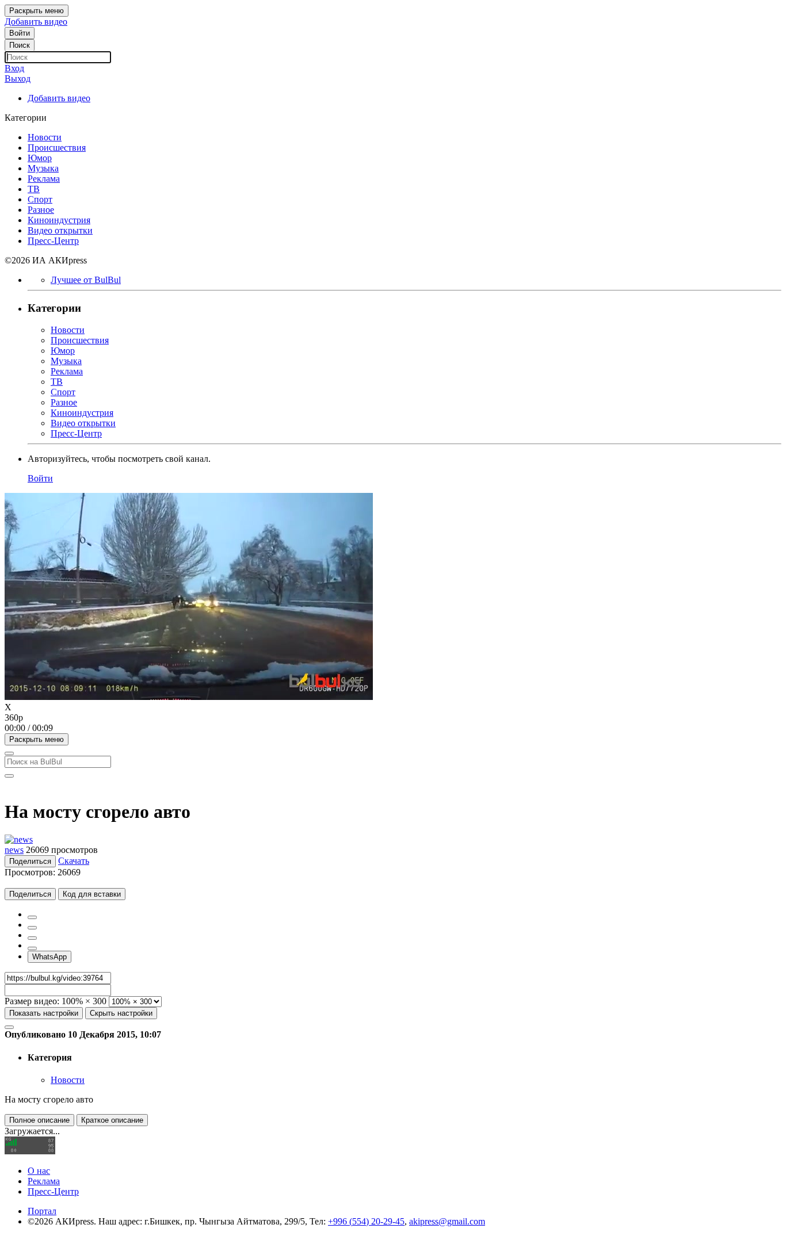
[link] (20, 33)
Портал (42, 1211)
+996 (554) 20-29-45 (366, 1221)
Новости (68, 1080)
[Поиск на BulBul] (9, 753)
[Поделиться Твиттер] (32, 927)
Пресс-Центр (53, 1191)
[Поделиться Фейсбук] (32, 917)
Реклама (44, 1181)
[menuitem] (393, 718)
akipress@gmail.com (447, 1221)
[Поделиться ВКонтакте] (32, 948)
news (14, 850)
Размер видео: (32, 1001)
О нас (39, 1171)
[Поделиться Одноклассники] (32, 938)
